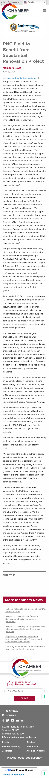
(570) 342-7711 (16, 733)
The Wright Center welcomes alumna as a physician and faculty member (25, 647)
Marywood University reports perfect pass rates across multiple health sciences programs (25, 629)
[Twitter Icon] (8, 720)
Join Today (11, 711)
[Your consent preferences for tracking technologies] (44, 773)
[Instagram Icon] (22, 720)
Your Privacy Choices (22, 770)
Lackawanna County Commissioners (20, 78)
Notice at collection (13, 774)
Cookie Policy (34, 758)
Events (5, 742)
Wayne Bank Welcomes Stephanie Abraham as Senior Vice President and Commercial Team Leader (23, 639)
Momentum (32, 746)
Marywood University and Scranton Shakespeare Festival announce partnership (22, 619)
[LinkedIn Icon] (18, 720)
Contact (10, 715)
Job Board (7, 751)
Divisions (31, 742)
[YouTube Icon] (13, 720)
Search (14, 2)
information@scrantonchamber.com (19, 737)
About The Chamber (36, 751)
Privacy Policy (15, 758)
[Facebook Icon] (3, 720)
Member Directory (11, 746)
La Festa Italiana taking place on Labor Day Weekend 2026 (25, 610)
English (31, 2)
